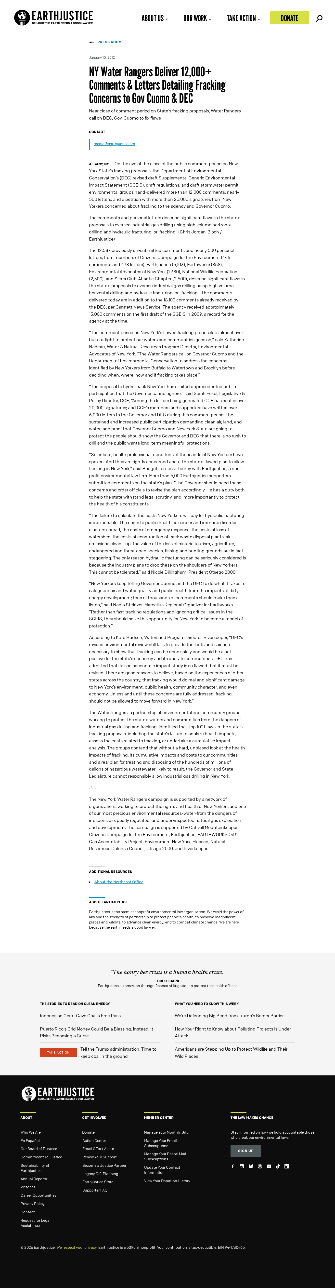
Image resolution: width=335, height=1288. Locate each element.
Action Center (94, 1140)
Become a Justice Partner (104, 1165)
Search (318, 17)
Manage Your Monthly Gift (166, 1132)
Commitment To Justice (41, 1156)
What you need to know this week (207, 1003)
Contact (28, 1211)
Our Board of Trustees (39, 1148)
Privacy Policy (33, 1203)
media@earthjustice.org (114, 143)
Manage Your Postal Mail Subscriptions (165, 1156)
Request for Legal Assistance (36, 1223)
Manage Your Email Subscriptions (160, 1143)
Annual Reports (34, 1178)
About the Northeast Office (118, 881)
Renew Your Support (99, 1156)
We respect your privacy (76, 1247)
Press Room (109, 42)
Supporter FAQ (94, 1190)
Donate (289, 18)
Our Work (195, 18)
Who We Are (30, 1132)
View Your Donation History (167, 1180)
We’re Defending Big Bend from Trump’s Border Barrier (229, 1015)
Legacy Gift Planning (100, 1173)
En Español (30, 1140)
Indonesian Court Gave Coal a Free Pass (80, 1015)
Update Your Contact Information (162, 1170)
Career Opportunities (38, 1195)
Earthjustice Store (97, 1181)
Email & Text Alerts (98, 1148)
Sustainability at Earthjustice (35, 1168)
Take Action (241, 18)
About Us (153, 18)
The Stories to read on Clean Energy (75, 1003)
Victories (28, 1186)
